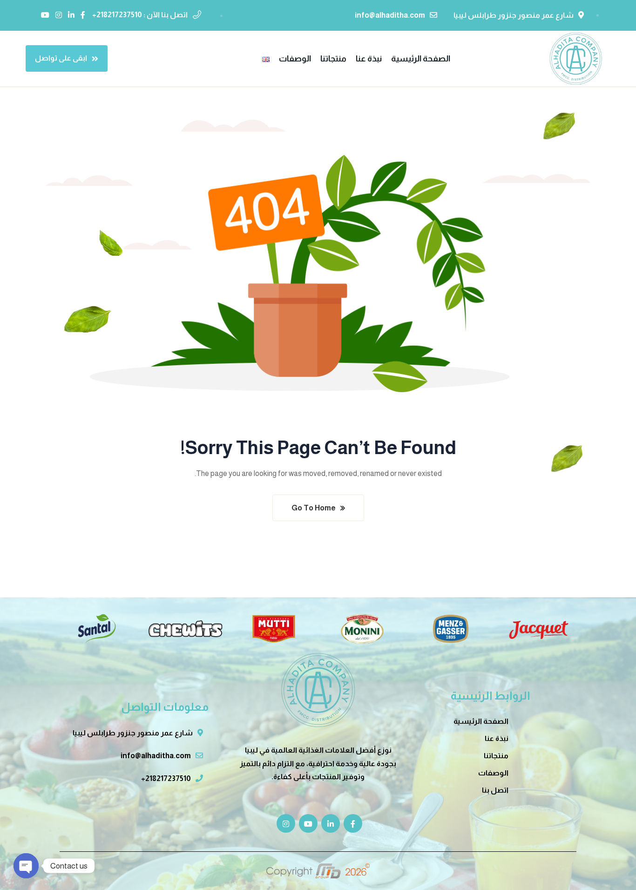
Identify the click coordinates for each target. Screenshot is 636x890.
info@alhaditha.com (390, 15)
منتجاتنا (496, 756)
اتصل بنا (495, 790)
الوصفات (493, 773)
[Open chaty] (26, 865)
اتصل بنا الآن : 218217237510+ (140, 15)
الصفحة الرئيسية (480, 721)
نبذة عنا (496, 738)
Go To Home (313, 508)
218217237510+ (166, 778)
